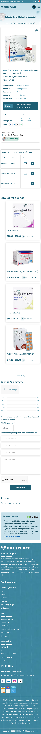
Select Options (27, 236)
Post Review (20, 487)
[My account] (33, 1)
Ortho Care (13, 70)
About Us (4, 626)
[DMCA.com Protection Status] (32, 516)
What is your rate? (9, 423)
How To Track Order (8, 654)
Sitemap (4, 636)
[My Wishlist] (35, 1)
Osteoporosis (25, 70)
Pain (2, 591)
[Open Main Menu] (38, 6)
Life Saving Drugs (7, 605)
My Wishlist (5, 647)
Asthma (4, 598)
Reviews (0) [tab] (20, 376)
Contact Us (5, 622)
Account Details (7, 619)
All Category (5, 608)
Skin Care (4, 601)
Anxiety (3, 594)
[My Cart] (38, 1)
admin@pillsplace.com (11, 536)
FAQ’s (3, 660)
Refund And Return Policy (10, 629)
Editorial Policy (6, 657)
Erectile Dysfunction (8, 588)
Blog (2, 650)
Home (8, 23)
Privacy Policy (6, 632)
